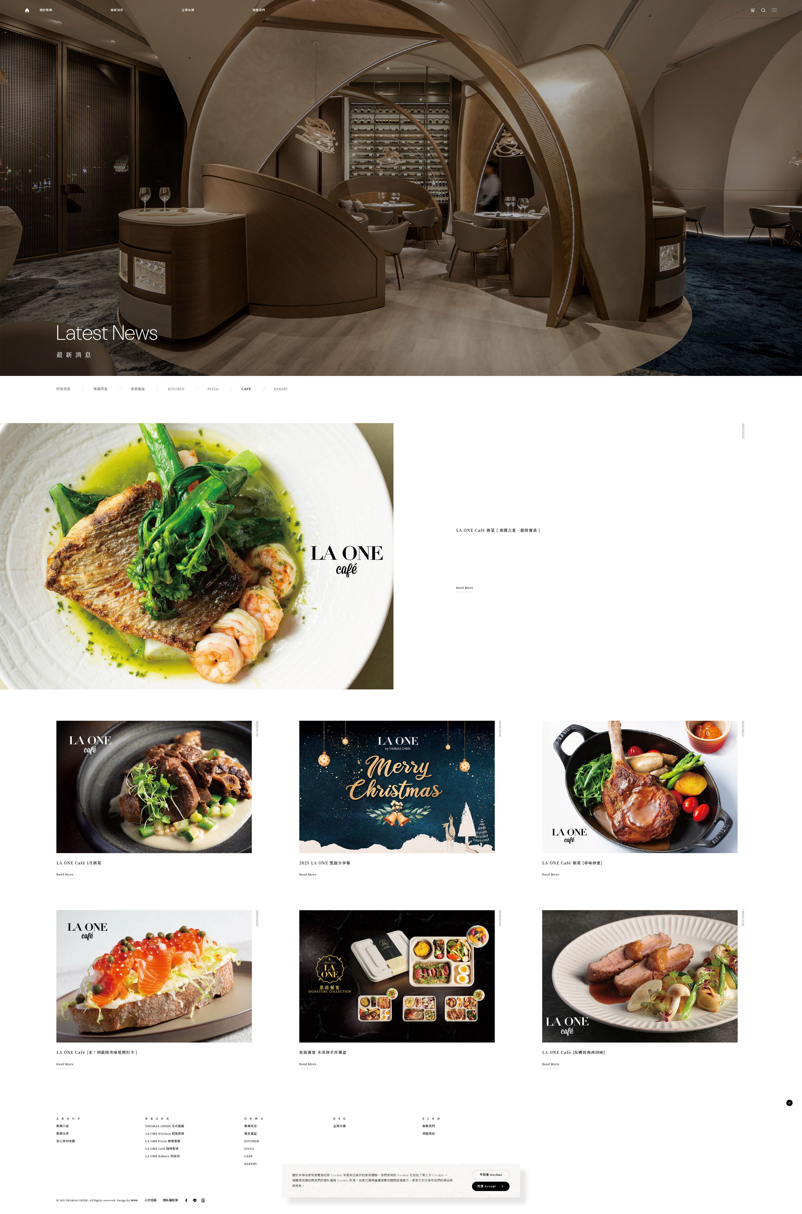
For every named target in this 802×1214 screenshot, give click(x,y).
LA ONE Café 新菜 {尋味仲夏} (572, 862)
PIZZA (249, 1149)
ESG (340, 1118)
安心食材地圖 (65, 1141)
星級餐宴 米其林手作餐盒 (323, 1052)
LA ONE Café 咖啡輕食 (162, 1149)
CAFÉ (248, 1156)
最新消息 (117, 10)
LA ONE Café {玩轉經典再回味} (573, 1052)
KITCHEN (251, 1141)
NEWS (255, 1118)
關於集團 (46, 10)
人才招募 (151, 1200)
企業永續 (188, 10)
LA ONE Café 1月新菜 (79, 862)
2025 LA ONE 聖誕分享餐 (324, 862)
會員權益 (250, 1134)
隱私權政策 (170, 1200)
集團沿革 (62, 1134)
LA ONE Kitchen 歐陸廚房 (164, 1134)
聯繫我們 (259, 10)
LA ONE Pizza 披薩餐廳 (162, 1141)
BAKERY (250, 1164)
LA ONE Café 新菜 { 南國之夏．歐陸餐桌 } (498, 530)
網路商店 (429, 1134)
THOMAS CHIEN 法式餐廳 (164, 1126)
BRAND (158, 1118)
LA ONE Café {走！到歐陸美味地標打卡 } (97, 1052)
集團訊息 (250, 1126)
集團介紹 (62, 1126)
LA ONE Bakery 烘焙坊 (162, 1156)
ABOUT (69, 1118)
